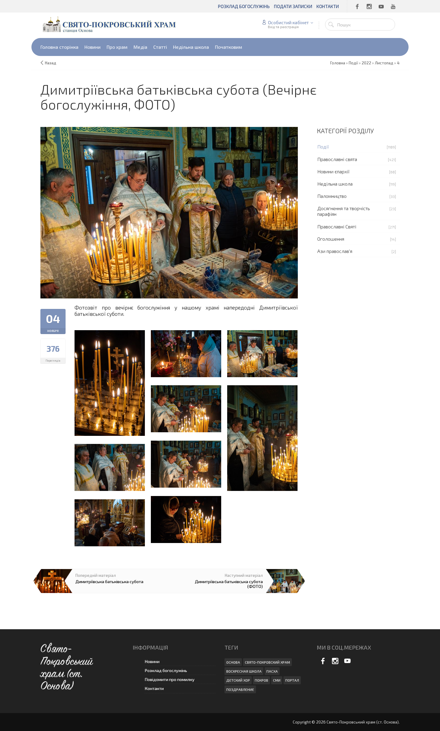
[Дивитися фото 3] (186, 353)
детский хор (238, 680)
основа (233, 662)
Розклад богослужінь (166, 670)
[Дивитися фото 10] (110, 523)
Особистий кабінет (288, 22)
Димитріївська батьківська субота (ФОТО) (229, 584)
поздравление (240, 689)
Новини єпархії (333, 171)
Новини (152, 661)
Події (323, 146)
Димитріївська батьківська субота (109, 581)
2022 (366, 62)
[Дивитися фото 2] (110, 383)
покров (261, 680)
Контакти (154, 688)
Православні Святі (336, 226)
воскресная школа (244, 671)
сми (276, 680)
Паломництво (332, 196)
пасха (272, 671)
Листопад (384, 62)
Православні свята (337, 159)
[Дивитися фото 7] (186, 464)
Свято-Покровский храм (267, 662)
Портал (292, 680)
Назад (50, 62)
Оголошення (330, 239)
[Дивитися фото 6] (262, 438)
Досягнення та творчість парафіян (343, 211)
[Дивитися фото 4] (262, 353)
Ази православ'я (334, 251)
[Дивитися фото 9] (186, 519)
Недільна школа (335, 183)
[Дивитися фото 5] (186, 408)
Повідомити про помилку (170, 679)
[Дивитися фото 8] (110, 467)
